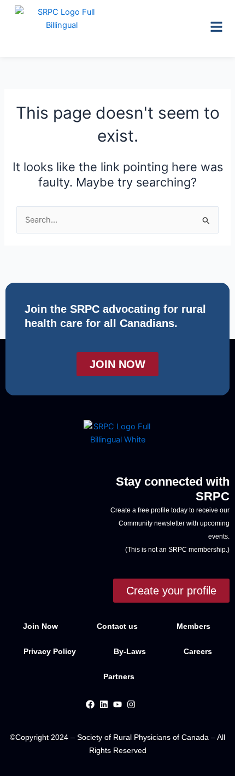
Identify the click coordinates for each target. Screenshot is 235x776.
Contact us (117, 626)
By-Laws (131, 651)
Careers (198, 651)
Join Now (40, 626)
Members (193, 626)
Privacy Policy (51, 651)
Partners (118, 676)
